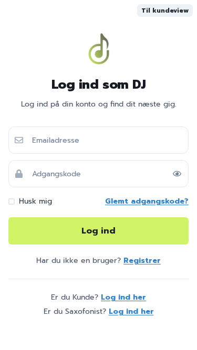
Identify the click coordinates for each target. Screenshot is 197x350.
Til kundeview (165, 10)
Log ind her (123, 297)
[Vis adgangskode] (177, 173)
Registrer (142, 260)
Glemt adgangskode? (147, 201)
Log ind (98, 231)
